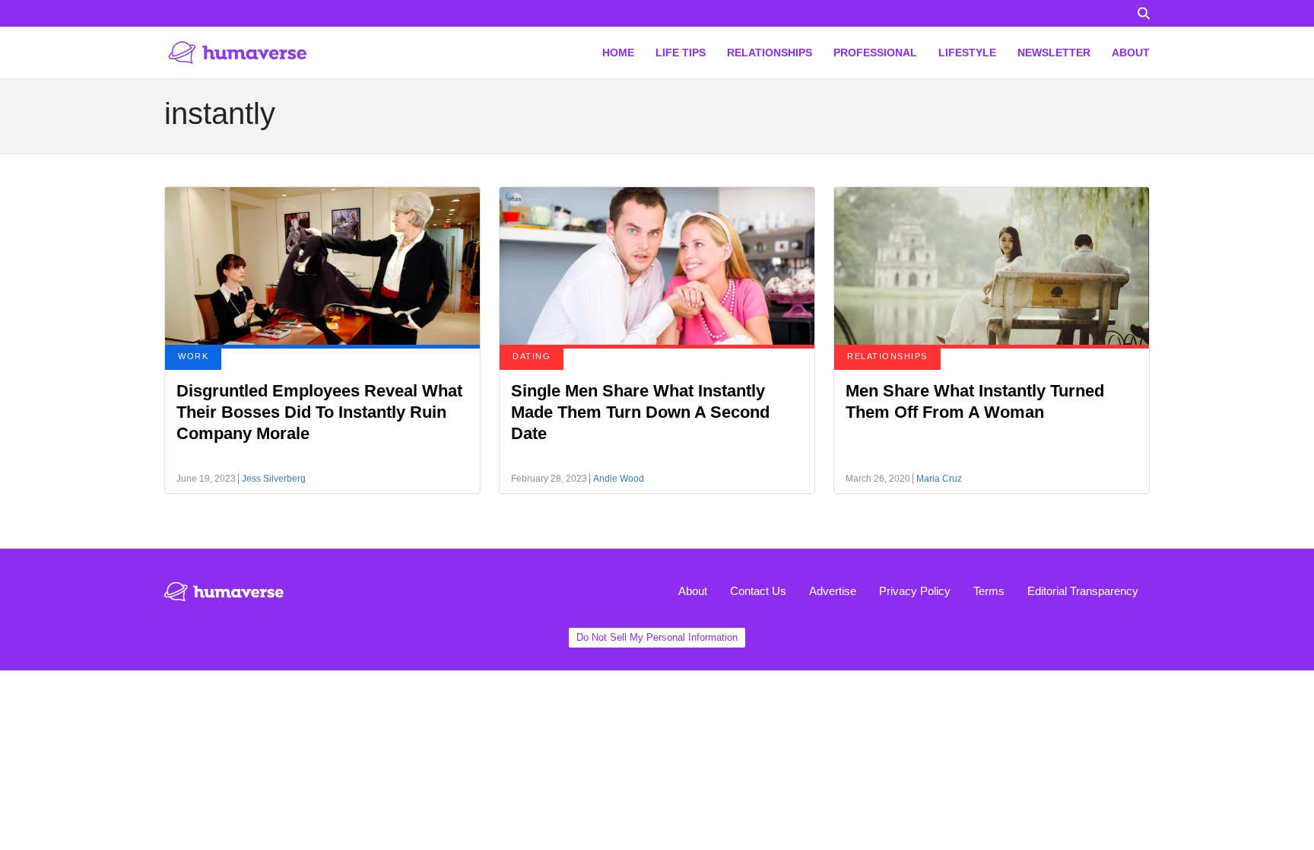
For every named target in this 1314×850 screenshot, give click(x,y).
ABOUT (1131, 52)
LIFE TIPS (680, 52)
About (692, 590)
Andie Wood (618, 478)
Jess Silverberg (274, 478)
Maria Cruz (939, 478)
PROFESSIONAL (875, 52)
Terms (989, 590)
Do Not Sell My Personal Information (657, 637)
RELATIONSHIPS (769, 52)
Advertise (832, 590)
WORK (193, 356)
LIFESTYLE (967, 52)
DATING (532, 356)
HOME (618, 52)
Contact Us (758, 590)
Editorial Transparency (1082, 590)
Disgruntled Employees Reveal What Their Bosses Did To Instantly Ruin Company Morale (319, 412)
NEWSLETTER (1053, 52)
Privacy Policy (915, 590)
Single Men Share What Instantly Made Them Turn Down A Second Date (640, 412)
